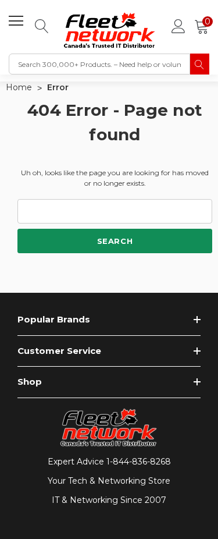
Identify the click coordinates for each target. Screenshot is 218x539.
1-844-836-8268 (138, 461)
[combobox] (99, 64)
